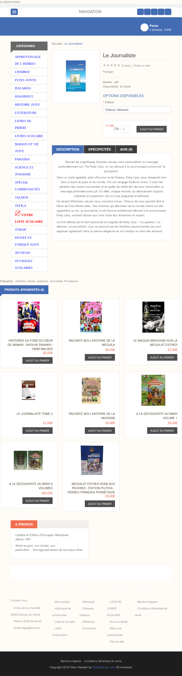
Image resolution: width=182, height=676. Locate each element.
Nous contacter (119, 621)
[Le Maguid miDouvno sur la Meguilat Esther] (151, 303)
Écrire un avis (142, 65)
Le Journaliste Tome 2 (35, 414)
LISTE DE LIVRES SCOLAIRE (114, 608)
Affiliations (88, 621)
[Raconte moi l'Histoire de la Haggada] (89, 376)
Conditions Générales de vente (103, 661)
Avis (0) (126, 149)
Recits (31, 281)
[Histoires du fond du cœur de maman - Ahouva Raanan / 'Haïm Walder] (27, 303)
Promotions (89, 628)
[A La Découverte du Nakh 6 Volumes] (27, 446)
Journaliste (56, 281)
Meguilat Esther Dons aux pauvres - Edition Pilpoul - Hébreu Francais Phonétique (91, 488)
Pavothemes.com (104, 667)
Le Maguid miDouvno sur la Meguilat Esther (155, 342)
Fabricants (88, 601)
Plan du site (117, 641)
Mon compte (62, 601)
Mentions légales (147, 601)
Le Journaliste (73, 43)
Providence (71, 281)
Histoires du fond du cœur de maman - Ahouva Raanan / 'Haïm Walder (30, 344)
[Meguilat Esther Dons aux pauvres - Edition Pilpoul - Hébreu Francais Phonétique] (89, 446)
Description (67, 149)
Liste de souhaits (65, 621)
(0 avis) (126, 65)
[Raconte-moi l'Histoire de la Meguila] (89, 303)
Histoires (21, 281)
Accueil (56, 43)
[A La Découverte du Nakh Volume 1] (151, 376)
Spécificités (99, 149)
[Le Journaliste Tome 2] (27, 376)
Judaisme (42, 281)
